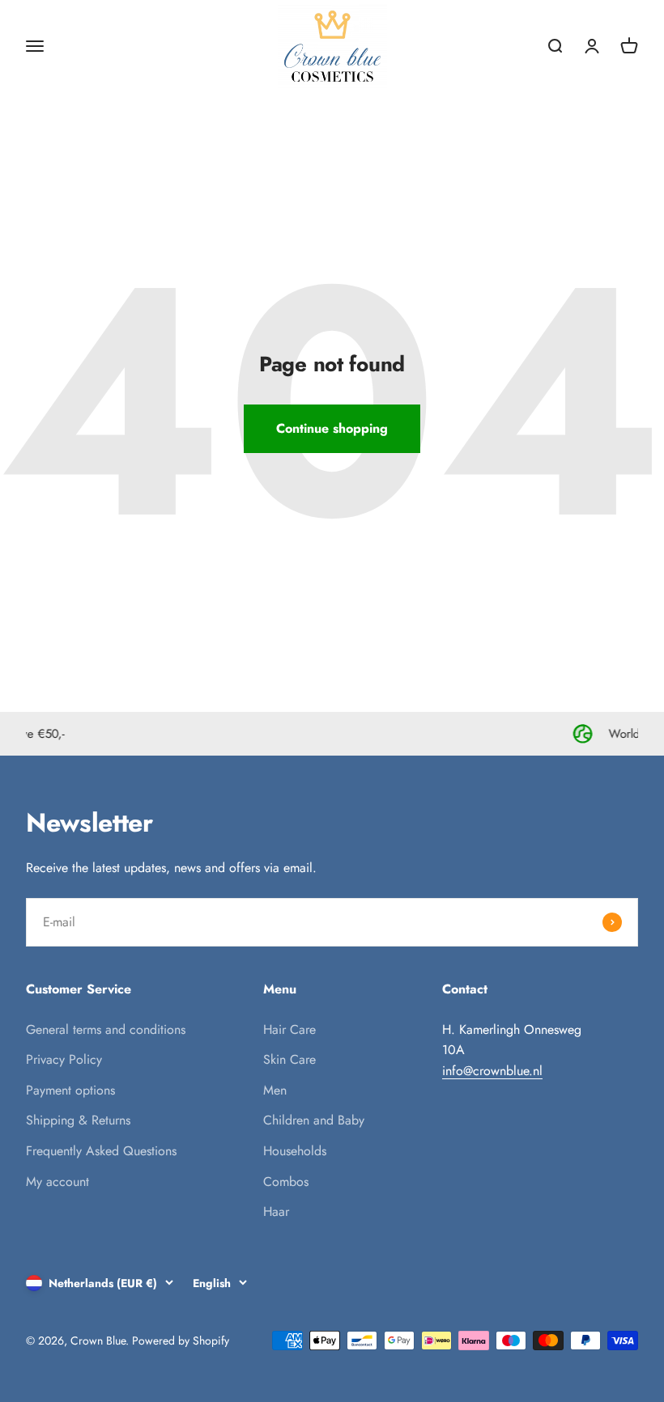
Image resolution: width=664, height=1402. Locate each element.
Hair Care (289, 1029)
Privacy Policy (64, 1059)
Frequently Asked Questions (101, 1151)
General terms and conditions (105, 1029)
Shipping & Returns (78, 1120)
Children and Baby (313, 1120)
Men (275, 1090)
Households (294, 1151)
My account (57, 1181)
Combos (286, 1181)
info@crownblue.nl (492, 1070)
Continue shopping (332, 428)
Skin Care (289, 1059)
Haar (276, 1211)
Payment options (70, 1090)
